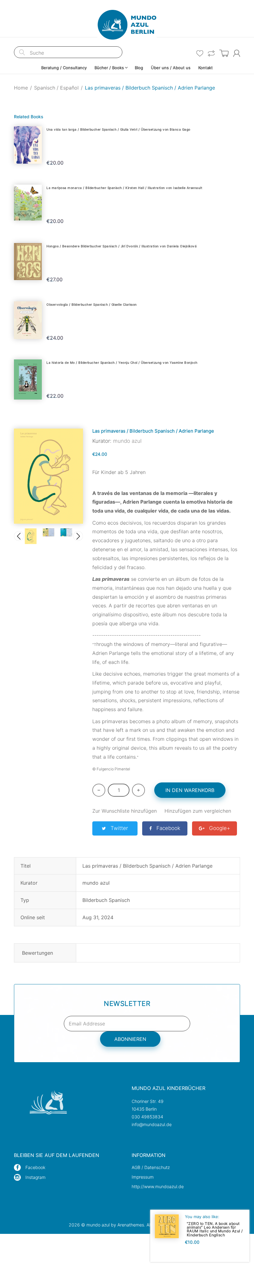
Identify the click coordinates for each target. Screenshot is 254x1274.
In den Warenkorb (189, 790)
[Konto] (236, 53)
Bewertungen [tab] (37, 953)
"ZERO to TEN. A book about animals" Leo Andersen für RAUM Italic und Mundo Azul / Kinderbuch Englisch (215, 1229)
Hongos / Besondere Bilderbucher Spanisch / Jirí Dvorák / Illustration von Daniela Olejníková (121, 246)
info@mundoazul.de (152, 1124)
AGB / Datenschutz (151, 1167)
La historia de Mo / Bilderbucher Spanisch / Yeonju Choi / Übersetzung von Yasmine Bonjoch (122, 362)
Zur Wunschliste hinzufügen (124, 811)
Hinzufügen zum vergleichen (197, 811)
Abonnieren (130, 1039)
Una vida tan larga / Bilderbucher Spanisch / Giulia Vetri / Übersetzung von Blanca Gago (118, 129)
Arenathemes (130, 1224)
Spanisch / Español (56, 88)
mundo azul (127, 441)
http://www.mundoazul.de (158, 1186)
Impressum (143, 1177)
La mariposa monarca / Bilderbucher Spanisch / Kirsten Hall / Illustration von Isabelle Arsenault (124, 188)
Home (21, 88)
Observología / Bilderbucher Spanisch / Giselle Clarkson (91, 304)
